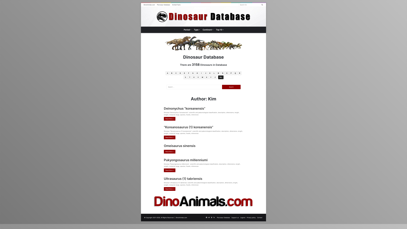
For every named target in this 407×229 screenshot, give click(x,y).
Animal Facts (176, 5)
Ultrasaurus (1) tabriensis (183, 179)
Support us (235, 217)
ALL (221, 77)
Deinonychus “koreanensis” (184, 108)
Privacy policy (251, 217)
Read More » (169, 119)
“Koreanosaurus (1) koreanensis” (188, 127)
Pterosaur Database (163, 5)
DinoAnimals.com (149, 5)
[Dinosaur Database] (203, 16)
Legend (242, 217)
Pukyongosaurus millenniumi (186, 160)
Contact (259, 217)
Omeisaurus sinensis (179, 146)
